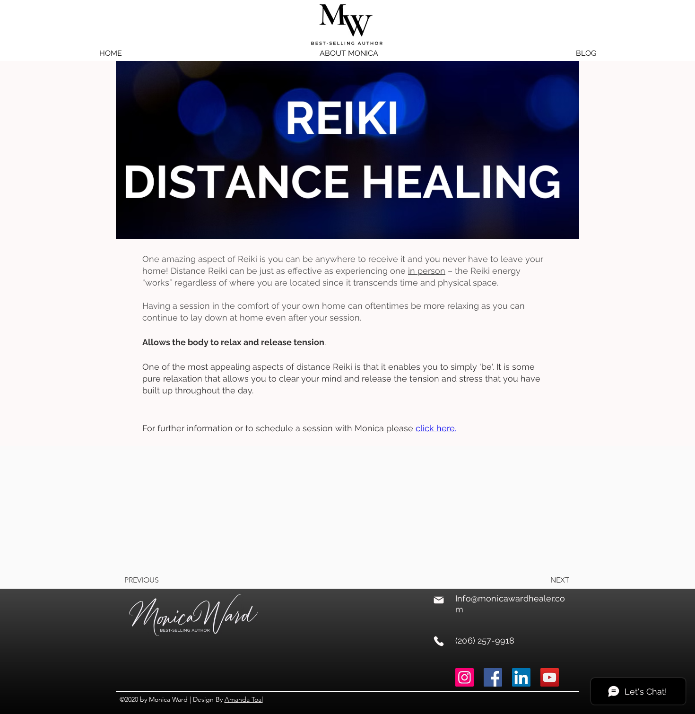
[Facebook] (493, 677)
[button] (349, 53)
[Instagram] (464, 677)
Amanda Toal (244, 699)
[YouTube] (549, 677)
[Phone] (438, 641)
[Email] (438, 600)
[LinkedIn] (521, 677)
